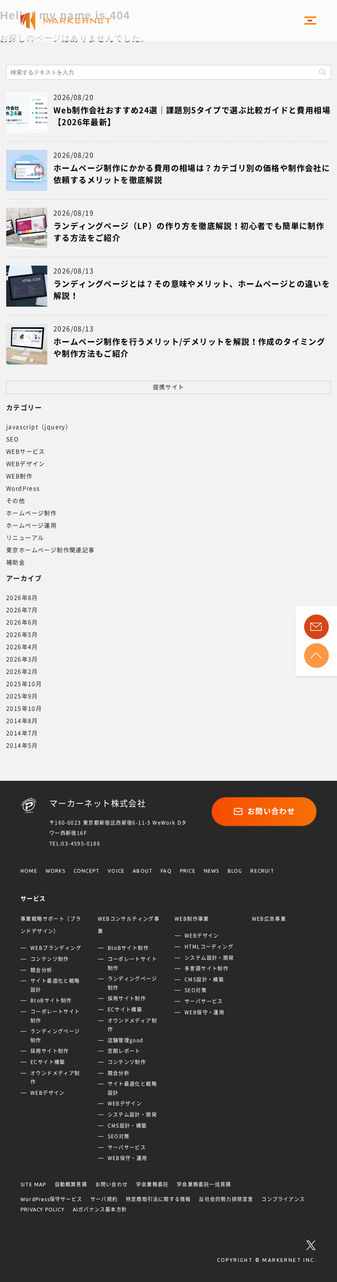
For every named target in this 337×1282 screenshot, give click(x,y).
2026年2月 (22, 671)
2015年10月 (24, 708)
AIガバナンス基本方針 (100, 1209)
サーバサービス (127, 1147)
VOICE (116, 871)
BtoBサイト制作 (51, 1000)
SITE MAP (33, 1184)
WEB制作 (19, 476)
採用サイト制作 (49, 1050)
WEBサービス (25, 451)
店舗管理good (125, 1040)
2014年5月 (22, 745)
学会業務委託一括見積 (204, 1184)
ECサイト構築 (47, 1062)
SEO (12, 439)
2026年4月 (22, 647)
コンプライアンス (283, 1199)
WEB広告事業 (269, 918)
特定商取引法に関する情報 (158, 1199)
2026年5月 (22, 635)
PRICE (188, 871)
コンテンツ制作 (49, 958)
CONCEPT (86, 871)
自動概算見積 (71, 1184)
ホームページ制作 (31, 513)
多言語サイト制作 (207, 968)
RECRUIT (262, 871)
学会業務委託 (152, 1184)
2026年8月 (22, 598)
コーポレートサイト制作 (55, 1016)
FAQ (166, 871)
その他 (15, 501)
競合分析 (41, 970)
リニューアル (25, 538)
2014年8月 (22, 721)
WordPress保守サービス (51, 1199)
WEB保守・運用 (128, 1158)
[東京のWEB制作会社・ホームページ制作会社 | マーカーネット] (74, 20)
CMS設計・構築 (127, 1125)
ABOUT (142, 871)
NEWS (211, 871)
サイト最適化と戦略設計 (55, 985)
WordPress (23, 488)
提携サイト (169, 387)
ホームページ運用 (31, 525)
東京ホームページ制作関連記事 (50, 550)
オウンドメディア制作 (55, 1078)
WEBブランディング (55, 947)
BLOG (235, 871)
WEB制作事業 (192, 918)
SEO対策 (119, 1136)
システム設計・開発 (132, 1114)
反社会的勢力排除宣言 (226, 1199)
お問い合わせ (271, 811)
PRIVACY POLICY (43, 1209)
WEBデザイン (25, 464)
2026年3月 (22, 659)
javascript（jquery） (39, 427)
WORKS (55, 871)
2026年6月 (22, 622)
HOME (29, 871)
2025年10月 (24, 684)
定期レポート (124, 1050)
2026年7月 (22, 610)
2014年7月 (22, 733)
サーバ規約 (104, 1199)
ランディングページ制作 (55, 1036)
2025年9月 (22, 696)
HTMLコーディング (209, 946)
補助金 (15, 562)
